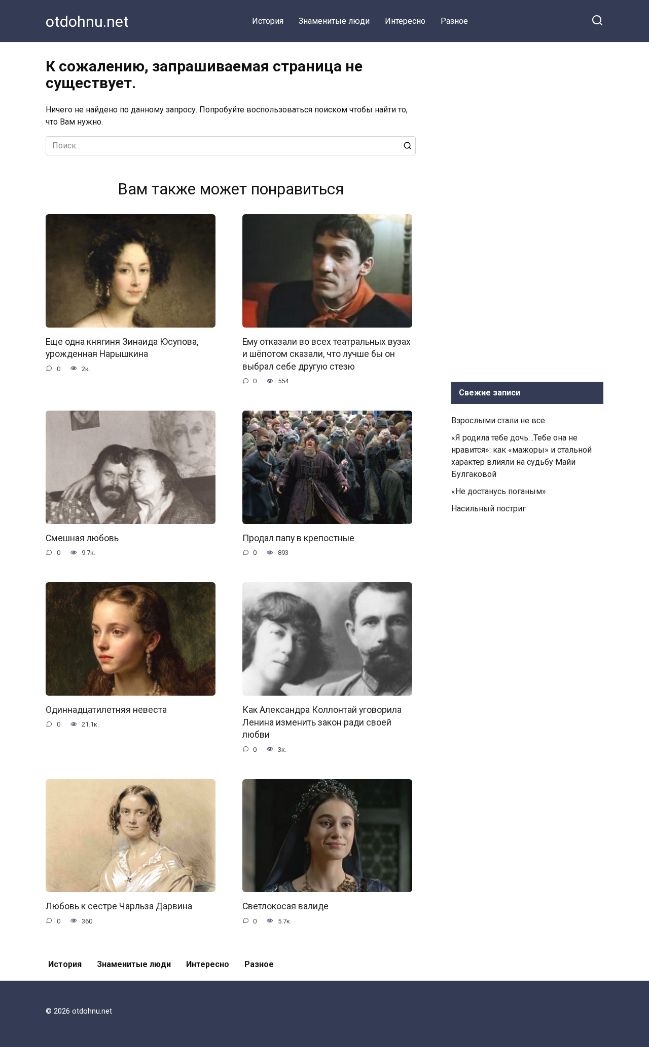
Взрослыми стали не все (498, 420)
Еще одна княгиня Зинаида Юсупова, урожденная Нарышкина (122, 348)
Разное (454, 21)
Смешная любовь (82, 538)
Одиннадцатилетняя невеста (106, 710)
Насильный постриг (488, 508)
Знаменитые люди (334, 21)
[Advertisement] (527, 209)
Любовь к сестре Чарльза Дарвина (119, 906)
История (267, 21)
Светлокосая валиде (285, 906)
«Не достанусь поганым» (498, 491)
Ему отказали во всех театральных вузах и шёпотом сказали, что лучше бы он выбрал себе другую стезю (326, 354)
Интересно (405, 21)
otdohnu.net (87, 21)
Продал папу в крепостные (298, 538)
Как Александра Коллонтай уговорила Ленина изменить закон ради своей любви (322, 722)
